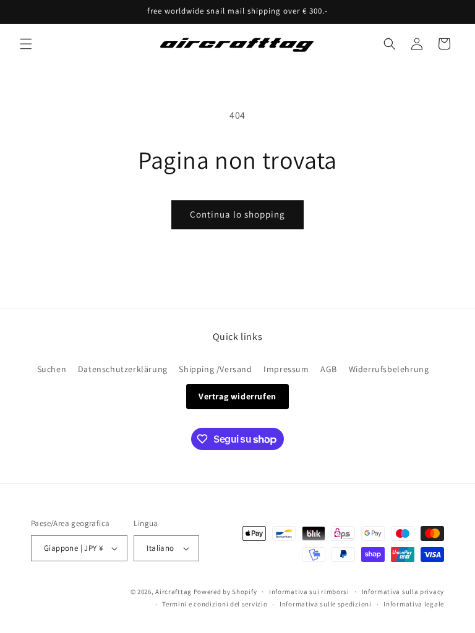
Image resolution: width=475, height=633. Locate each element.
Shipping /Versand (215, 369)
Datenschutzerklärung (123, 369)
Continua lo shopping (237, 214)
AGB (328, 369)
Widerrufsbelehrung (389, 369)
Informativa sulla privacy (403, 591)
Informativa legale (413, 604)
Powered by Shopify (225, 591)
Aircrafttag (173, 591)
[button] (26, 43)
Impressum (286, 369)
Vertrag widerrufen (237, 396)
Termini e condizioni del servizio (214, 604)
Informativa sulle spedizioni (326, 604)
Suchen (52, 369)
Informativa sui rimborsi (309, 591)
